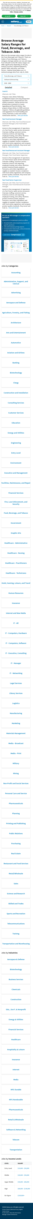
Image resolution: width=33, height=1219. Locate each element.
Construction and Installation (16, 393)
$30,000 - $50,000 (23, 1175)
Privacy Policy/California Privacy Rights (12, 1209)
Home (2, 26)
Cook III (4, 91)
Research (9, 26)
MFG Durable (16, 1089)
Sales (16, 883)
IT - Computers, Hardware (16, 633)
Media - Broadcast (15, 743)
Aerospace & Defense (15, 959)
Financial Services (15, 493)
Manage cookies (18, 12)
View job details (23, 115)
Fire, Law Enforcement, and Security (15, 503)
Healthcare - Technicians (16, 573)
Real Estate (16, 853)
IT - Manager (16, 663)
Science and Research (16, 893)
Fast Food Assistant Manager (12, 119)
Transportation (16, 1149)
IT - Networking (16, 673)
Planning (16, 813)
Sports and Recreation (16, 913)
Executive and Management (15, 473)
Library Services (15, 693)
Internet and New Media (16, 613)
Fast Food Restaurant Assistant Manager (16, 150)
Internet (16, 1069)
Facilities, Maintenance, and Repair (15, 483)
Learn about (7, 234)
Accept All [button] (7, 16)
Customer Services (16, 413)
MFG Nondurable (16, 1099)
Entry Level (16, 453)
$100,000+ (21, 1195)
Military (16, 763)
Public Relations (16, 833)
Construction (16, 999)
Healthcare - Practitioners (16, 563)
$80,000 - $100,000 (24, 1189)
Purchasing (16, 843)
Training (15, 933)
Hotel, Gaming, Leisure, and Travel (16, 583)
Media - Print (16, 753)
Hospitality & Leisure (16, 1049)
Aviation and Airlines (15, 352)
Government (16, 523)
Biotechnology (16, 372)
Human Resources (15, 593)
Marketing (16, 723)
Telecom (15, 1139)
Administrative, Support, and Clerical (16, 282)
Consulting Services (16, 403)
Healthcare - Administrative (15, 543)
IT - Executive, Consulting (15, 653)
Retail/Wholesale (16, 873)
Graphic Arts (16, 533)
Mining (16, 773)
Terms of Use (5, 1211)
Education (16, 423)
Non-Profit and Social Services (15, 783)
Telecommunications (16, 923)
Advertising (16, 292)
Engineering (16, 443)
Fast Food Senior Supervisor (12, 180)
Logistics (16, 703)
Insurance (16, 603)
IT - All (15, 623)
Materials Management (15, 733)
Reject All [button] (23, 16)
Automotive (16, 342)
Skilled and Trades (15, 903)
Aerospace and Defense (15, 302)
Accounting (15, 272)
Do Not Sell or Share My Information (11, 1213)
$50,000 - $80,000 (23, 1182)
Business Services (16, 979)
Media (15, 1079)
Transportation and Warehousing (16, 943)
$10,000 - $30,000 (23, 1168)
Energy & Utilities (16, 1019)
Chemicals (16, 989)
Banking (15, 362)
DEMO (28, 22)
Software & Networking (16, 1129)
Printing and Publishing (16, 823)
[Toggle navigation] (3, 21)
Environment (15, 463)
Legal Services (16, 683)
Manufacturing (16, 713)
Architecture (16, 322)
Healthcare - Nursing (15, 553)
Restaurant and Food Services (16, 863)
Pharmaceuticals (16, 803)
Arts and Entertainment (16, 332)
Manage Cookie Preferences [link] (9, 1214)
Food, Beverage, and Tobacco (16, 513)
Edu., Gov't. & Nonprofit (16, 1009)
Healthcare (16, 1039)
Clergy (16, 382)
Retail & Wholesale (16, 1119)
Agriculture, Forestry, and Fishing (16, 312)
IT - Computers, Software (16, 643)
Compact (24, 87)
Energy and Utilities (16, 433)
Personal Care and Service (16, 793)
